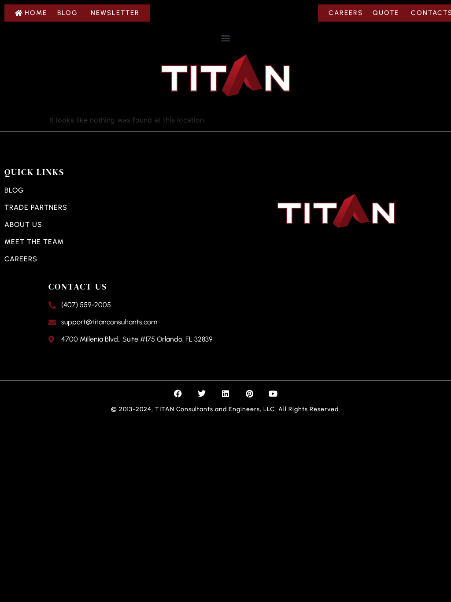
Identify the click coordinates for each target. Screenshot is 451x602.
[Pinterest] (249, 394)
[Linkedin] (225, 394)
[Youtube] (273, 394)
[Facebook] (178, 394)
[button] (225, 37)
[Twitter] (202, 394)
